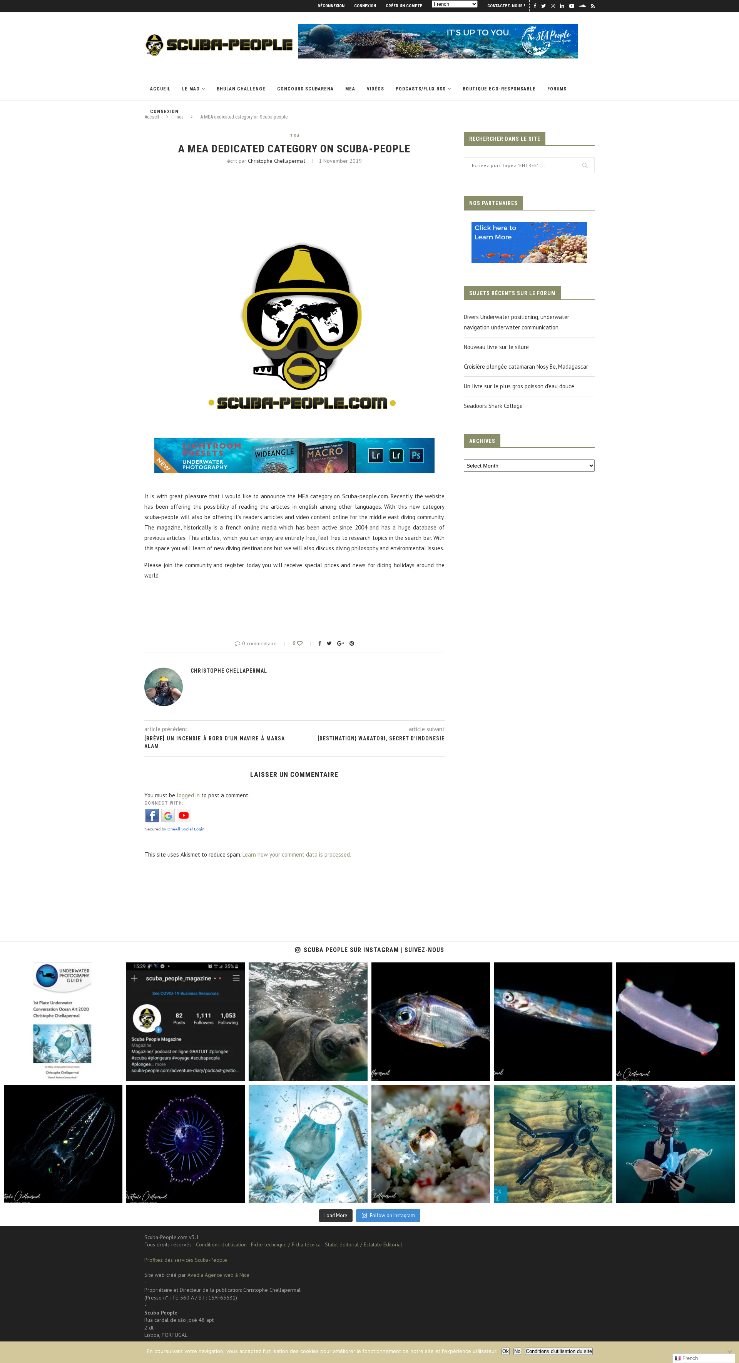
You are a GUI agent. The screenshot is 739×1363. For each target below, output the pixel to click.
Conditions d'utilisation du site (559, 1351)
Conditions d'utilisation (221, 1244)
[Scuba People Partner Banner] (529, 227)
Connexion (365, 5)
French (689, 1358)
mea (294, 135)
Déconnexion (331, 5)
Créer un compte (404, 5)
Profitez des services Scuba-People (185, 1259)
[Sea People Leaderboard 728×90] (438, 27)
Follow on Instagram (392, 1215)
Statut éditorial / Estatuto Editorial (363, 1244)
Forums (557, 89)
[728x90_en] (294, 443)
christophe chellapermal (276, 160)
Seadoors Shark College (493, 405)
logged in (188, 795)
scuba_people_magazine (39, 970)
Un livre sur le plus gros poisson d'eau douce (519, 386)
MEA (350, 89)
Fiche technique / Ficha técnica (286, 1244)
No (517, 1351)
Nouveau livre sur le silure (496, 347)
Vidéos (375, 89)
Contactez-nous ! (506, 5)
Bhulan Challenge (241, 89)
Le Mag (191, 89)
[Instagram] (113, 1071)
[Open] (63, 1021)
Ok (505, 1351)
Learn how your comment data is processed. (296, 854)
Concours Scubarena (305, 89)
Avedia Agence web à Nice (218, 1274)
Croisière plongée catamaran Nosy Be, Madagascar (526, 366)
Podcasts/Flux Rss (421, 89)
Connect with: (164, 803)
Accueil (160, 89)
